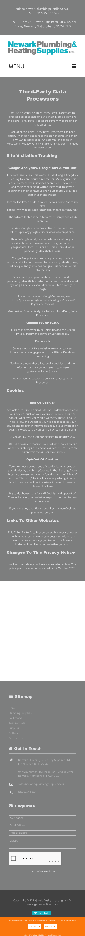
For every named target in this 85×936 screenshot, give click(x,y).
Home (12, 708)
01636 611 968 (48, 13)
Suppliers (14, 728)
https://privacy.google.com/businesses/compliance (42, 232)
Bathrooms (15, 718)
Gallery (13, 733)
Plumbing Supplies (20, 713)
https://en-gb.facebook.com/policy (48, 369)
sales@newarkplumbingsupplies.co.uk (43, 9)
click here (47, 486)
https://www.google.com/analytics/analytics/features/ (42, 210)
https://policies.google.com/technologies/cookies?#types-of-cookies (43, 302)
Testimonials (17, 723)
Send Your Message (42, 871)
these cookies (70, 920)
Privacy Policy (25, 334)
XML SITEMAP (41, 913)
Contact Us (16, 738)
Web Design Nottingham (53, 900)
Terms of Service (50, 334)
